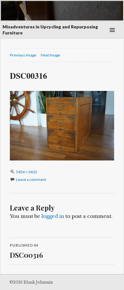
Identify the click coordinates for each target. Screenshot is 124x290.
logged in (52, 216)
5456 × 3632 (26, 171)
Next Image (50, 55)
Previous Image (23, 55)
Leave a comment (31, 179)
